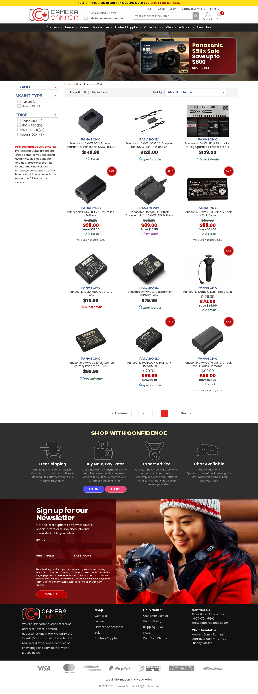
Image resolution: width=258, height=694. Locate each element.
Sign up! (52, 594)
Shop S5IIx (200, 68)
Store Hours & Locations (208, 614)
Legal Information (118, 680)
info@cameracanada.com (106, 18)
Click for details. (165, 3)
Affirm (93, 489)
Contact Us (201, 610)
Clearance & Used (178, 27)
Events (161, 8)
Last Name (82, 556)
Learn (173, 8)
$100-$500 (31, 125)
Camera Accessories (95, 27)
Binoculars (204, 27)
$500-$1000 (32, 130)
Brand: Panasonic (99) (89, 84)
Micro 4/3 (31, 106)
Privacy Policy (143, 680)
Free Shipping (52, 464)
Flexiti (116, 489)
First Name (45, 556)
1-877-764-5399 (102, 13)
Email (40, 540)
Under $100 (31, 121)
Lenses (70, 27)
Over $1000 (32, 135)
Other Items (152, 27)
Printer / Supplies (127, 27)
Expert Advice (157, 464)
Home (67, 84)
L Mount (30, 102)
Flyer (149, 8)
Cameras (53, 27)
